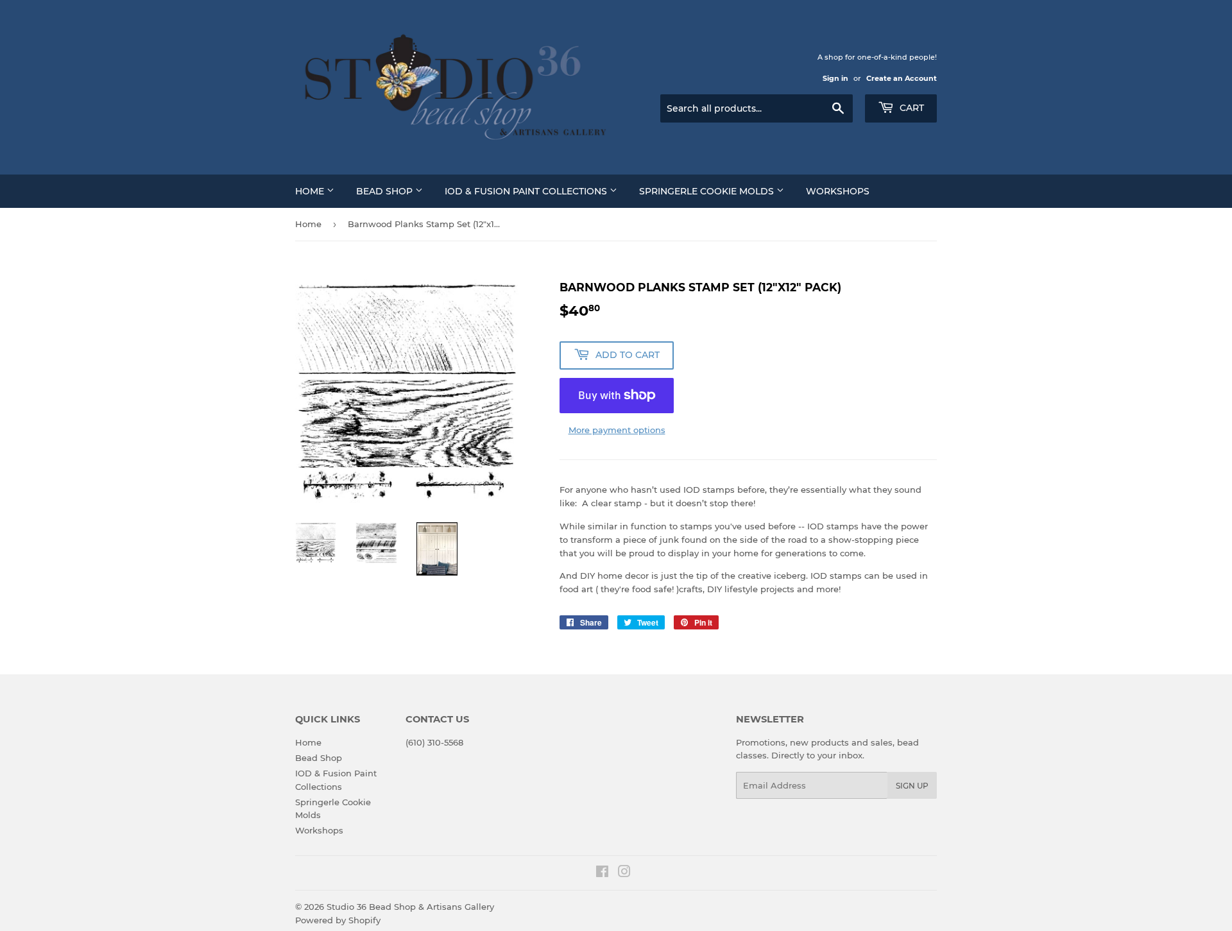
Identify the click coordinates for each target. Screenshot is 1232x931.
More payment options (617, 430)
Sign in (835, 78)
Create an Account (901, 78)
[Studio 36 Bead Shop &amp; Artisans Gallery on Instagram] (624, 873)
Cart (910, 108)
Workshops (837, 191)
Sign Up (912, 785)
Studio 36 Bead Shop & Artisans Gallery (410, 906)
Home (311, 191)
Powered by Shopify (338, 920)
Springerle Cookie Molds (707, 191)
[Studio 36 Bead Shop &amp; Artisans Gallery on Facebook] (602, 873)
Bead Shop (385, 191)
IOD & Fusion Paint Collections (527, 191)
